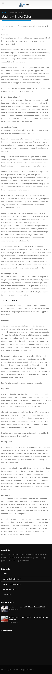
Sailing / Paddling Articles (12, 584)
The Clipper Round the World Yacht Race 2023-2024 (27, 607)
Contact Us (7, 595)
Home (5, 574)
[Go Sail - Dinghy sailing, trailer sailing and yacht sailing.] (26, 4)
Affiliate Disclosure (9, 589)
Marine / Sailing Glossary (12, 579)
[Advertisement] (10, 646)
